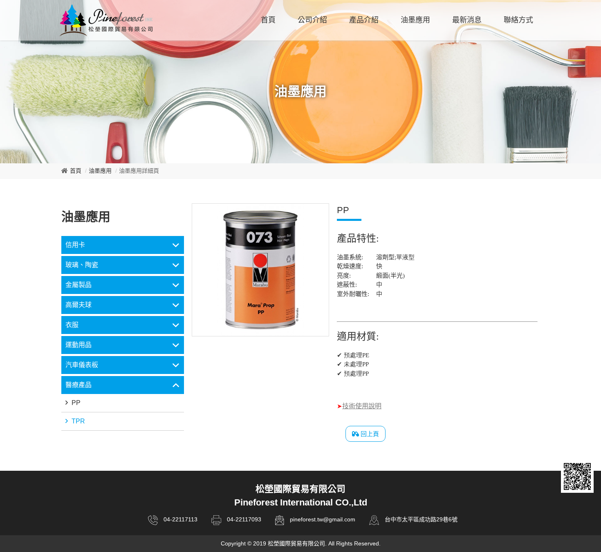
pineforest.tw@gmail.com (322, 519)
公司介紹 (312, 20)
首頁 (268, 20)
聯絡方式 (518, 20)
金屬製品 (78, 284)
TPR (77, 421)
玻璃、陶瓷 (81, 264)
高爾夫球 (78, 304)
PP (75, 402)
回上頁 (369, 433)
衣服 (71, 324)
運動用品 (78, 344)
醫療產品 (78, 384)
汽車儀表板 (81, 364)
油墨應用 (415, 20)
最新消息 (467, 20)
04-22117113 (180, 519)
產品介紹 (364, 20)
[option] (260, 270)
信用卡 (75, 244)
